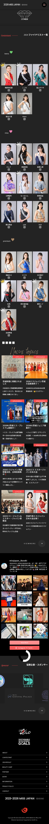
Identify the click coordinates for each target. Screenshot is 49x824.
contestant (7, 757)
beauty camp (7, 767)
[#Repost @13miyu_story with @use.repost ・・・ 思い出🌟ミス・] (40, 582)
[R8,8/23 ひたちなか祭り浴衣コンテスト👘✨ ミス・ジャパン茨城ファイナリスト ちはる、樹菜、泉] (24, 598)
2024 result (6, 762)
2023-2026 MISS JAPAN (24, 798)
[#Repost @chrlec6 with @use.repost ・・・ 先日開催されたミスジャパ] (8, 631)
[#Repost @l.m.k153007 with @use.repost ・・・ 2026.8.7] (40, 615)
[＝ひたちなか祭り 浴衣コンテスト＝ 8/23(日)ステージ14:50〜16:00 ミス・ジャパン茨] (40, 631)
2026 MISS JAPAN (15, 4)
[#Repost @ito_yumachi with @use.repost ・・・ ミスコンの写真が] (8, 615)
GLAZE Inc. (35, 820)
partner (5, 772)
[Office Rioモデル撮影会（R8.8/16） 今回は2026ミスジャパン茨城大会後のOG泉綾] (24, 615)
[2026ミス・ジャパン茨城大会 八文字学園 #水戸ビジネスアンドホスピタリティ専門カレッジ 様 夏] (24, 582)
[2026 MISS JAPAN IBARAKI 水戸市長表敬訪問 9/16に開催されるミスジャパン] (8, 582)
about (4, 752)
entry (4, 776)
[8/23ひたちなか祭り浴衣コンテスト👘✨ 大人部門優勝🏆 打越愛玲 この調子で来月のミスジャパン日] (8, 598)
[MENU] (44, 4)
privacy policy (8, 786)
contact (5, 791)
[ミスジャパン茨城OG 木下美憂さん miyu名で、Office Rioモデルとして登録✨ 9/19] (24, 631)
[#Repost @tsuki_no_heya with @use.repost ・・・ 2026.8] (40, 598)
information (7, 781)
